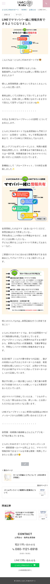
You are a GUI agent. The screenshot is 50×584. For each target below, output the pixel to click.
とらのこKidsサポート (24, 565)
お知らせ (7, 14)
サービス (19, 14)
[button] (25, 464)
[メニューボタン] (3, 3)
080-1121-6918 (26, 549)
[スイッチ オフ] (46, 3)
